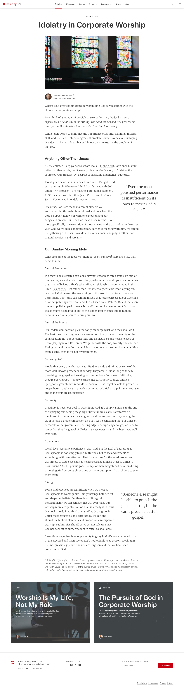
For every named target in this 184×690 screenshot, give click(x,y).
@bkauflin (62, 560)
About (118, 4)
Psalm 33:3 (59, 289)
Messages (70, 4)
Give (127, 4)
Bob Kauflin (50, 560)
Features (105, 4)
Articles (58, 4)
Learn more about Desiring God (30, 668)
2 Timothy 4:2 (105, 379)
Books (82, 4)
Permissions (153, 683)
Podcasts (93, 4)
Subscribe (166, 666)
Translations (142, 683)
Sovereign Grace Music (92, 560)
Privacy (163, 683)
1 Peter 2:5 (112, 302)
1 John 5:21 (106, 166)
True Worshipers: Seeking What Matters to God (115, 567)
